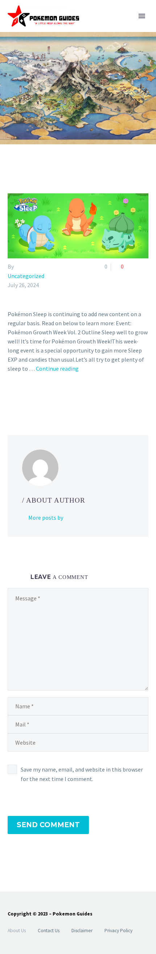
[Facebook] (12, 398)
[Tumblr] (44, 398)
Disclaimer (82, 930)
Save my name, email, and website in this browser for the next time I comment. (82, 774)
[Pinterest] (33, 398)
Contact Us (48, 930)
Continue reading (57, 368)
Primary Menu (141, 16)
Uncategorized (26, 275)
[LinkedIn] (54, 398)
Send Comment (48, 825)
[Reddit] (65, 398)
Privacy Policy (118, 930)
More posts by (45, 517)
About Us (17, 930)
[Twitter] (23, 398)
